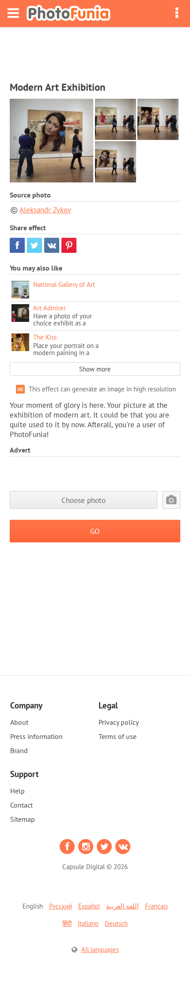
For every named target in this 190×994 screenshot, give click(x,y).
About (19, 722)
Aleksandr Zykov (45, 210)
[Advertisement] (95, 51)
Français (156, 906)
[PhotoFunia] (68, 13)
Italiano (88, 923)
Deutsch (116, 923)
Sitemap (22, 819)
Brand (19, 750)
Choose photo (83, 500)
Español (89, 906)
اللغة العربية (122, 906)
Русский (60, 906)
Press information (36, 736)
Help (17, 790)
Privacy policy (119, 722)
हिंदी (67, 923)
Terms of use (118, 736)
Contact (21, 805)
